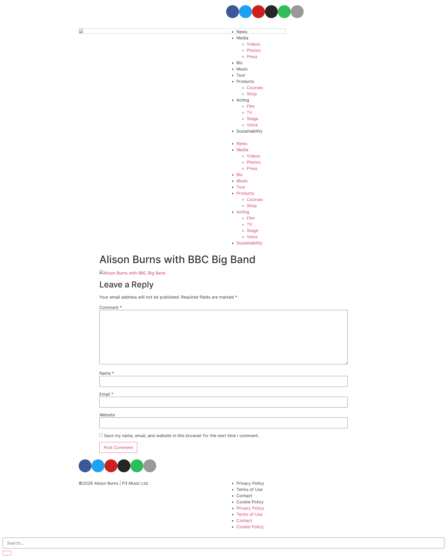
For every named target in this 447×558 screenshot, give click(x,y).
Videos (253, 155)
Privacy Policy (250, 483)
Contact (244, 495)
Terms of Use (249, 489)
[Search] (7, 553)
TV (249, 112)
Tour (240, 75)
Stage (252, 118)
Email (106, 394)
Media (242, 149)
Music (242, 68)
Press (252, 56)
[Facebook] (232, 11)
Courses (255, 87)
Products (245, 81)
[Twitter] (245, 11)
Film (251, 106)
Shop (252, 205)
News (241, 143)
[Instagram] (271, 11)
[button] (297, 137)
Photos (253, 50)
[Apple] (297, 11)
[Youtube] (258, 11)
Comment (110, 307)
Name (106, 373)
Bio (239, 62)
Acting (242, 211)
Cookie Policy (250, 501)
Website (107, 415)
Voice (252, 124)
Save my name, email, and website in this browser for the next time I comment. (181, 435)
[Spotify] (284, 11)
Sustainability (249, 131)
